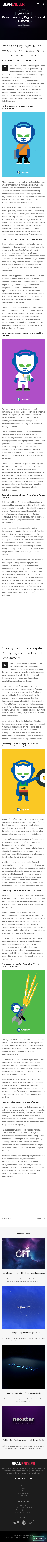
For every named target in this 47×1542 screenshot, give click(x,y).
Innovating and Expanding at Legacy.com (24, 1333)
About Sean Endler (23, 1493)
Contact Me (23, 1495)
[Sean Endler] (14, 4)
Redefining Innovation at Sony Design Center (23, 1393)
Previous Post (8, 1218)
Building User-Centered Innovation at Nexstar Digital (23, 1440)
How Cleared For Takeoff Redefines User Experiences (23, 1273)
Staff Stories (23, 26)
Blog (23, 1491)
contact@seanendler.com (25, 1510)
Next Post (40, 1218)
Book (23, 1489)
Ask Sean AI (40, 1538)
